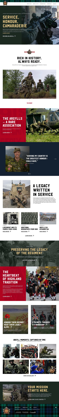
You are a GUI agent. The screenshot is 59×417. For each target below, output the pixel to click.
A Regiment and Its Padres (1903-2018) (10, 228)
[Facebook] (55, 407)
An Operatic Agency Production (36, 409)
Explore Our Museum (28, 260)
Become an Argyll (8, 36)
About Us (29, 3)
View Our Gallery (28, 375)
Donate (54, 3)
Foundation (42, 3)
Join (30, 407)
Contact (35, 407)
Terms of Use (25, 407)
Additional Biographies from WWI (29, 228)
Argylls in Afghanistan (44, 228)
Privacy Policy (17, 407)
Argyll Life (35, 3)
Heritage (49, 3)
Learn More (6, 132)
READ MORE (6, 231)
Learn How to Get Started (36, 399)
